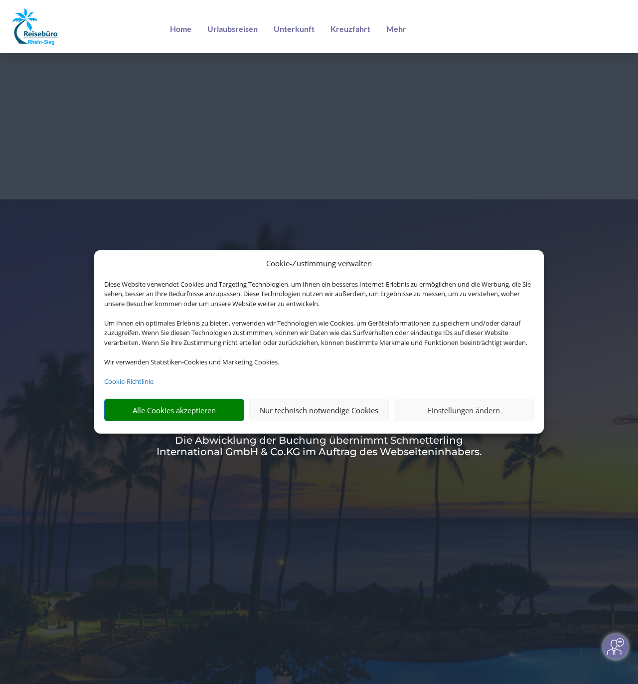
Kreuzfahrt (350, 28)
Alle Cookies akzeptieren (174, 410)
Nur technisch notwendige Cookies (319, 410)
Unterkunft (294, 28)
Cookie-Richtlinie (129, 381)
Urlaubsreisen (232, 28)
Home (180, 28)
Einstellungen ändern (464, 410)
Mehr (396, 28)
